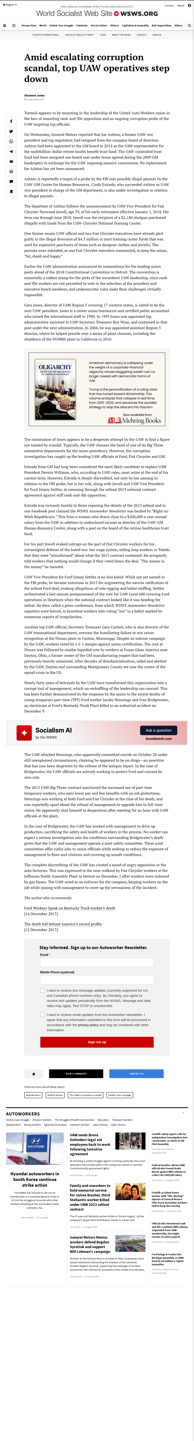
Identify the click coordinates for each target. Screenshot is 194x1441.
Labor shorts (118, 1124)
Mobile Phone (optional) (57, 972)
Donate (157, 34)
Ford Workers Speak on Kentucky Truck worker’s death (69, 908)
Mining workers (32, 1124)
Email (44, 954)
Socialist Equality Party (79, 34)
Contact (169, 5)
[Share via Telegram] (11, 151)
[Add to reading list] (11, 192)
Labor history (100, 1124)
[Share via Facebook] (11, 121)
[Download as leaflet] (11, 171)
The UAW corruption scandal (86, 1095)
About (180, 5)
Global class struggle (119, 1095)
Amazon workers (42, 1119)
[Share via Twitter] (11, 131)
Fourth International (46, 34)
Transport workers (122, 1119)
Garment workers (80, 1124)
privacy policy (88, 1025)
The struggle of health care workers (75, 1119)
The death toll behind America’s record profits (63, 923)
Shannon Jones (34, 95)
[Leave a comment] (11, 181)
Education (103, 1119)
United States (55, 1095)
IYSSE (103, 34)
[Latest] (13, 27)
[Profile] (189, 6)
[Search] (189, 27)
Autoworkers (33, 1095)
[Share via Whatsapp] (11, 141)
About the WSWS (121, 34)
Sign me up (97, 1042)
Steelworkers (13, 1124)
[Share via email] (11, 161)
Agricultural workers (55, 1124)
